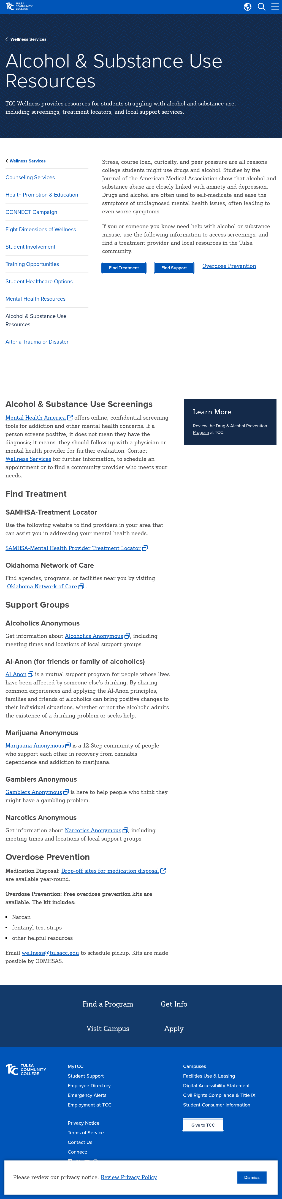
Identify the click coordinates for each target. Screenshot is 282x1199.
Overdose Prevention (229, 265)
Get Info (174, 1003)
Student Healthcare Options (39, 281)
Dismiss (252, 1177)
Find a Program (108, 1003)
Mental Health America (36, 417)
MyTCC (75, 1066)
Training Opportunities (32, 264)
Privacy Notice (83, 1123)
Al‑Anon (16, 674)
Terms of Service (86, 1132)
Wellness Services (28, 39)
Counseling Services (30, 177)
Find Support (174, 268)
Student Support (86, 1076)
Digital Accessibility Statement (216, 1085)
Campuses (194, 1066)
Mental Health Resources (36, 299)
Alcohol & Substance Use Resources (36, 320)
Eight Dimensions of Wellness (41, 229)
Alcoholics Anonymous (94, 635)
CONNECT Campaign (31, 212)
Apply (174, 1028)
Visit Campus (108, 1028)
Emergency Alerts (87, 1095)
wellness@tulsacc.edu (50, 952)
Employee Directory (89, 1085)
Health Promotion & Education (42, 195)
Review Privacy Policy (129, 1177)
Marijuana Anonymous (35, 745)
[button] (261, 7)
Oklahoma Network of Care (42, 586)
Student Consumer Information (216, 1104)
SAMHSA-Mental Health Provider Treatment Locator (73, 548)
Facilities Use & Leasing (209, 1076)
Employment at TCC (90, 1104)
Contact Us (80, 1142)
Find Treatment (124, 268)
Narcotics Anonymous (93, 830)
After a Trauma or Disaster (37, 342)
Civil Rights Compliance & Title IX (219, 1095)
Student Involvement (30, 247)
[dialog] (141, 1177)
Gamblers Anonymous (34, 792)
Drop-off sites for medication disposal (110, 870)
